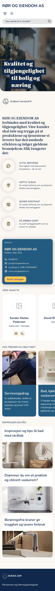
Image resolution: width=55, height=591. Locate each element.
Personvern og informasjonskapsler (20, 584)
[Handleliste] (5, 13)
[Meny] (12, 13)
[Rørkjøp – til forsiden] (27, 576)
